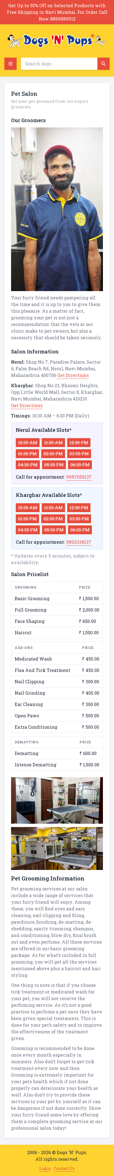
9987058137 (79, 477)
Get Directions (73, 375)
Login (45, 1168)
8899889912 (63, 19)
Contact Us (64, 1168)
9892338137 (78, 542)
